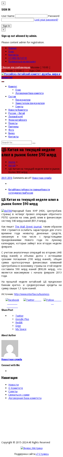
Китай (12, 165)
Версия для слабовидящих (16, 67)
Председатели (22, 99)
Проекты (13, 123)
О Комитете (15, 388)
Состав (12, 96)
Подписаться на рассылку (22, 61)
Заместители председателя (30, 103)
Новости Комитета (18, 109)
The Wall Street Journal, (28, 226)
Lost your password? (46, 19)
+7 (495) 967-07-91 (17, 58)
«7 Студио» (42, 454)
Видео (11, 133)
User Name (7, 16)
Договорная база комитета (29, 93)
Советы (19, 106)
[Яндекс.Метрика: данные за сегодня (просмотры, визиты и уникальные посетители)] (32, 448)
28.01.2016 (6, 178)
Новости (19, 189)
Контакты (13, 54)
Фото (11, 130)
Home (11, 162)
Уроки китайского (17, 120)
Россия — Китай (16, 113)
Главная (12, 48)
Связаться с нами (18, 394)
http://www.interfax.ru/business (31, 294)
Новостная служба (41, 178)
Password (53, 16)
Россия (29, 192)
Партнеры (13, 126)
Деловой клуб (15, 116)
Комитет (12, 86)
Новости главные (32, 189)
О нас (11, 51)
